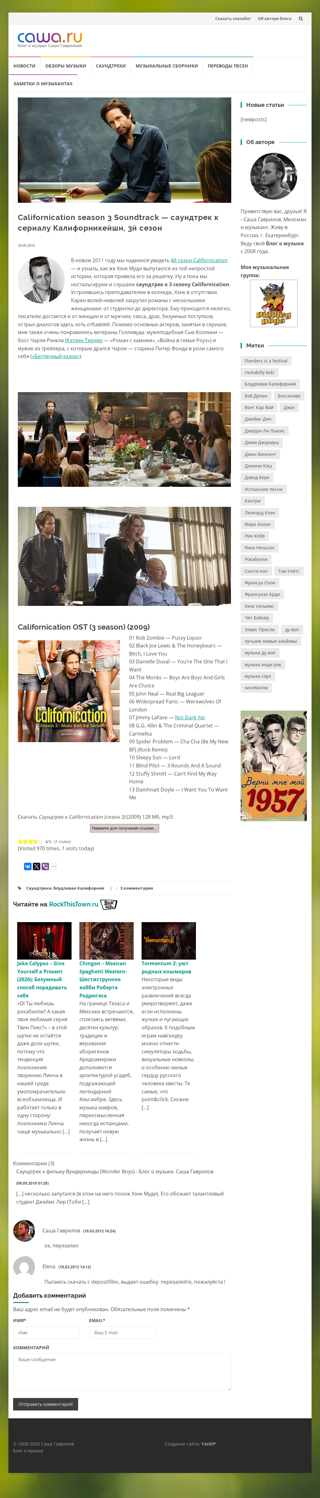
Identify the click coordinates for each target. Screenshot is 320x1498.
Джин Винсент (260, 454)
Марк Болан (258, 524)
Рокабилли (256, 559)
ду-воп (292, 629)
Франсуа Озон (260, 583)
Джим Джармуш (262, 442)
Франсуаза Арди (262, 594)
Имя (19, 1320)
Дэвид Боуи (257, 477)
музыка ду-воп (260, 653)
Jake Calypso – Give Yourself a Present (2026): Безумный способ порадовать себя (42, 979)
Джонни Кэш (258, 466)
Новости (24, 66)
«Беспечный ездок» (55, 356)
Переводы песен (228, 66)
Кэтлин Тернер (84, 340)
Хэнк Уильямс (259, 606)
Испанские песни (263, 489)
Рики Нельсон (259, 548)
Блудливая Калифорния (78, 888)
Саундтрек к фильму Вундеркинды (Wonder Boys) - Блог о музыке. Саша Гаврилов (114, 1171)
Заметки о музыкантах (42, 84)
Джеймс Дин (258, 419)
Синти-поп (256, 571)
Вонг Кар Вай (259, 407)
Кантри (253, 501)
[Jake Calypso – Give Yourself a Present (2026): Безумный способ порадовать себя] (44, 940)
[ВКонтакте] (28, 866)
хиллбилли (256, 688)
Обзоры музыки (65, 66)
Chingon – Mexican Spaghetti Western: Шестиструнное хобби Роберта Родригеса (103, 979)
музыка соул (258, 676)
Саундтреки (111, 66)
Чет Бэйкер (257, 618)
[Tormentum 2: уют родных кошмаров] (169, 940)
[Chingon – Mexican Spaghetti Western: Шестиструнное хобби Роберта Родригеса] (106, 940)
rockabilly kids (259, 372)
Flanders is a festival (266, 361)
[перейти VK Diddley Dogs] (274, 303)
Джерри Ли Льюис (265, 431)
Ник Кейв (255, 536)
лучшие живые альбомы (271, 641)
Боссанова (289, 396)
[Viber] (45, 866)
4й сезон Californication (199, 260)
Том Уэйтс (289, 571)
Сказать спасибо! (233, 18)
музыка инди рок (263, 664)
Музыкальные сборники (167, 66)
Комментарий (31, 1348)
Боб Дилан (256, 396)
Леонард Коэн (260, 513)
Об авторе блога (275, 18)
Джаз (289, 407)
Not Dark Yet (190, 717)
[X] (36, 866)
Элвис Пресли (260, 629)
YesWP (208, 1444)
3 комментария (136, 888)
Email (97, 1320)
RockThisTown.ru (73, 904)
